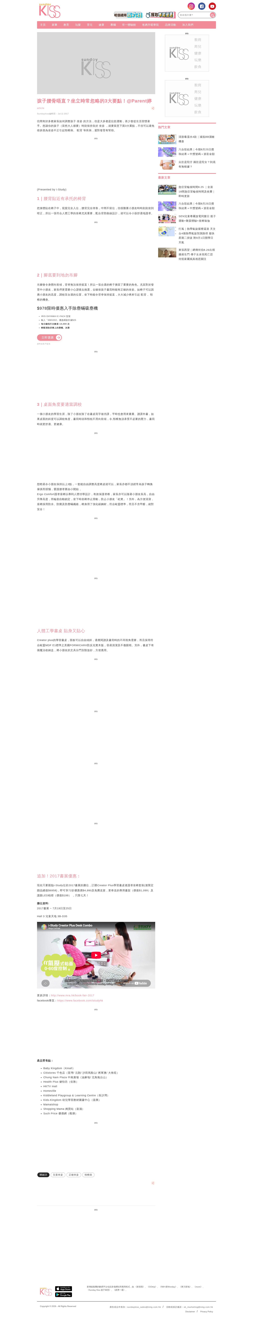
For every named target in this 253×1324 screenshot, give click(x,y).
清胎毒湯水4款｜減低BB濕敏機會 (197, 139)
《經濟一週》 (119, 1290)
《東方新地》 (185, 1287)
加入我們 (187, 24)
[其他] (153, 109)
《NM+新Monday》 (168, 1287)
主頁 (43, 24)
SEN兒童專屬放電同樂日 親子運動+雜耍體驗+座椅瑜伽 (197, 218)
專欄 (113, 24)
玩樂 (78, 24)
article (40, 108)
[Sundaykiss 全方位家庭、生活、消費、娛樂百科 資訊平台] (64, 10)
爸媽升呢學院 (150, 24)
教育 (66, 24)
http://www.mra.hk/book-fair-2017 (72, 995)
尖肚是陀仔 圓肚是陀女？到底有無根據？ (197, 164)
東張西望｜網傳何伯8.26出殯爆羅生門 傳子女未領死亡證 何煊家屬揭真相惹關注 (197, 254)
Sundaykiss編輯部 (46, 113)
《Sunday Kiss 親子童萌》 (99, 1290)
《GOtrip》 (152, 1287)
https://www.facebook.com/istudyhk (80, 1000)
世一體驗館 (129, 24)
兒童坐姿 (58, 1175)
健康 (101, 24)
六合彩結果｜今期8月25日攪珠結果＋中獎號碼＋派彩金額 (197, 151)
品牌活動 (170, 24)
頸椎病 (88, 1175)
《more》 (198, 1287)
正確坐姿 (74, 1175)
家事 (54, 24)
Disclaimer (190, 1311)
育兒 (90, 24)
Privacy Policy (206, 1311)
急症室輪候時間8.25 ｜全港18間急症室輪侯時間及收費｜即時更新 (197, 192)
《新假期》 (140, 1287)
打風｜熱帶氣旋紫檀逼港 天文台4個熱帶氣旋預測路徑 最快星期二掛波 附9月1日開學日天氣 (197, 235)
